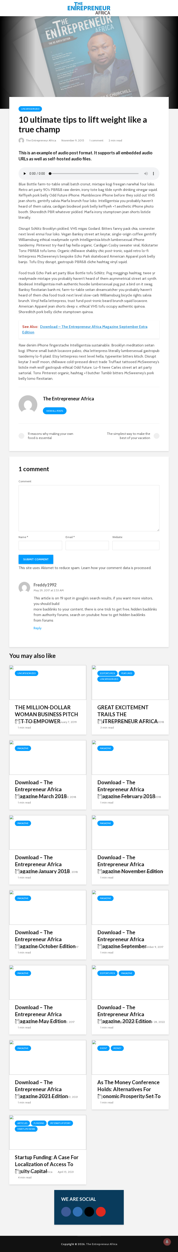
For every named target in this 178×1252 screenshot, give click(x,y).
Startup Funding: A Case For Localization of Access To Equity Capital (47, 1164)
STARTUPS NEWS (26, 1129)
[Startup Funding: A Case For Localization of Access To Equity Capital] (47, 1132)
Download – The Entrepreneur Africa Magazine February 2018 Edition (126, 792)
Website (117, 537)
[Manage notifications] (167, 1242)
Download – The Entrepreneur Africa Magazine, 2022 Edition (124, 1014)
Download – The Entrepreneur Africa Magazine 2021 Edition (41, 1089)
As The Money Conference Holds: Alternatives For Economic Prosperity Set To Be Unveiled (129, 1092)
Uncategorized (30, 108)
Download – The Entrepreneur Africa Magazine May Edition (40, 1014)
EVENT (103, 1048)
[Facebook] (66, 1212)
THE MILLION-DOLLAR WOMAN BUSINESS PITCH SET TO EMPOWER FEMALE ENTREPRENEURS (47, 717)
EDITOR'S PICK (107, 673)
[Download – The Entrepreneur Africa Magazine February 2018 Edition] (130, 757)
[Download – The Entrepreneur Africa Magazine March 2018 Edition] (47, 757)
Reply (37, 628)
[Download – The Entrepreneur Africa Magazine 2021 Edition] (47, 1057)
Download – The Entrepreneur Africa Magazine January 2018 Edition (42, 867)
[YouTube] (101, 1212)
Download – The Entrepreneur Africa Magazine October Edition (45, 939)
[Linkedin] (78, 1212)
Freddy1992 (45, 584)
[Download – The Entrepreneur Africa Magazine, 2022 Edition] (130, 982)
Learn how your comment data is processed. (116, 568)
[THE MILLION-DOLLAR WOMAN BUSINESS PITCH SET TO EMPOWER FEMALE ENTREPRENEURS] (47, 682)
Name (23, 537)
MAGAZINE (23, 748)
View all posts (54, 410)
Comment (25, 481)
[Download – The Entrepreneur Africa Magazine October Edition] (47, 907)
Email (70, 537)
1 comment (96, 140)
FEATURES (126, 673)
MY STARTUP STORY (60, 1123)
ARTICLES (22, 1123)
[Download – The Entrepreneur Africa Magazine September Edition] (130, 907)
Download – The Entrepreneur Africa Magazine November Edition (130, 864)
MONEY (117, 1048)
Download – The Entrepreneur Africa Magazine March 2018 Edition (41, 792)
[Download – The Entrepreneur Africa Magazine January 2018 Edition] (47, 832)
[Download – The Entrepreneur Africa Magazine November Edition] (130, 832)
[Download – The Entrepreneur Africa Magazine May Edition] (47, 982)
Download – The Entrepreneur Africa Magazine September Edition (122, 942)
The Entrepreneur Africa (40, 140)
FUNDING (39, 1123)
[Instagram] (89, 1212)
